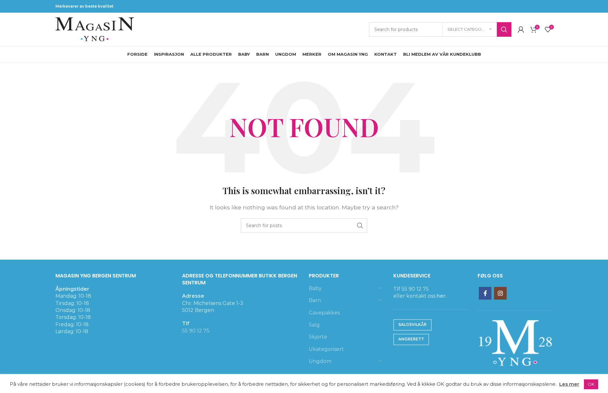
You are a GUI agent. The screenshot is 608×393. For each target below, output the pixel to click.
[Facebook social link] (485, 293)
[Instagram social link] (500, 293)
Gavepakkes (324, 313)
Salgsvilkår (412, 324)
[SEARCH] (504, 29)
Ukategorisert (326, 349)
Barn (315, 300)
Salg (314, 325)
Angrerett (411, 339)
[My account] (521, 29)
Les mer (569, 384)
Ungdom (320, 361)
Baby (315, 288)
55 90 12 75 (195, 331)
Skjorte (318, 337)
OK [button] (591, 384)
